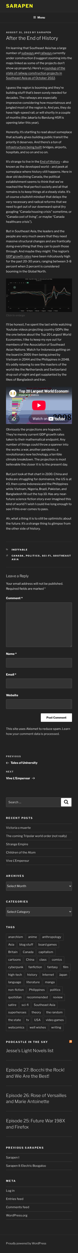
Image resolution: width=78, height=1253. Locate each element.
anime (32, 937)
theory (36, 1012)
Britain (13, 952)
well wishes (38, 1027)
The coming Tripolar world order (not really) (36, 836)
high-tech (15, 975)
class (43, 959)
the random (54, 1012)
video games (55, 1020)
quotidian (15, 997)
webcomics (16, 1027)
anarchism (15, 937)
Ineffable (20, 549)
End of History (50, 161)
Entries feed (14, 1199)
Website (12, 695)
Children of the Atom (21, 852)
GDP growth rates (18, 256)
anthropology (51, 937)
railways (46, 53)
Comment (14, 598)
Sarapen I (12, 1157)
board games (47, 944)
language (14, 982)
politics (33, 555)
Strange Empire (17, 844)
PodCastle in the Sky (27, 1041)
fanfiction (35, 967)
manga (50, 982)
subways (27, 53)
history (32, 975)
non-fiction (16, 990)
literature (33, 982)
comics (57, 959)
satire (12, 1005)
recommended (37, 997)
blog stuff (26, 944)
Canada (18, 555)
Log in (10, 1190)
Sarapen (19, 6)
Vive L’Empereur (17, 861)
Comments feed (17, 1207)
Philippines (37, 990)
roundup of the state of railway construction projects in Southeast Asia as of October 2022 (35, 73)
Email (11, 674)
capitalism (46, 952)
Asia (11, 944)
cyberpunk (15, 967)
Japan (63, 975)
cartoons (14, 959)
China (30, 959)
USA (37, 1020)
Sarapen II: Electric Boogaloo (26, 1166)
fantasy (52, 967)
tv (27, 1020)
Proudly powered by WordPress (26, 1243)
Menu (41, 17)
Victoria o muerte (18, 828)
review (58, 997)
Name (11, 654)
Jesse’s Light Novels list (29, 1050)
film (65, 967)
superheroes (17, 1012)
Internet (48, 975)
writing (56, 1027)
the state (14, 1020)
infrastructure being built (24, 147)
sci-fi (46, 555)
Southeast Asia (44, 1005)
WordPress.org (16, 1215)
